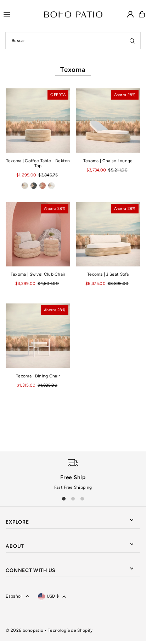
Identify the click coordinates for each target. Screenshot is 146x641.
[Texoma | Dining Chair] (38, 335)
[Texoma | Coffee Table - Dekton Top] (38, 120)
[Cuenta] (130, 14)
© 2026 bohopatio (24, 630)
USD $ (53, 596)
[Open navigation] (20, 13)
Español (14, 596)
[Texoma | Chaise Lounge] (108, 120)
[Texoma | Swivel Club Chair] (38, 234)
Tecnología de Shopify (70, 630)
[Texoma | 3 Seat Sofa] (108, 234)
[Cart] (142, 14)
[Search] (132, 40)
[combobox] (73, 40)
